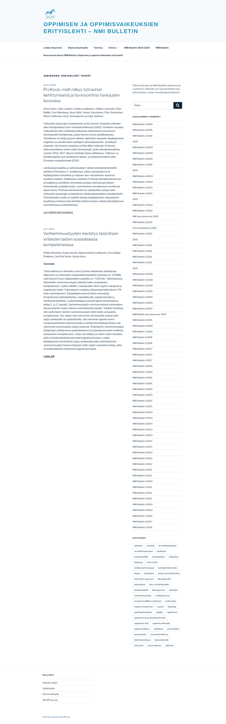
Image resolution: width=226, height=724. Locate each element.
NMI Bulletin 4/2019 (143, 297)
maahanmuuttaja (142, 595)
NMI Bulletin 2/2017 (142, 521)
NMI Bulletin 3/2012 (142, 458)
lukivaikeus (139, 584)
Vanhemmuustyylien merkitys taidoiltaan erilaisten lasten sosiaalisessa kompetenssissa (80, 239)
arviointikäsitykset (167, 545)
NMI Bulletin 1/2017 (142, 360)
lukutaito (173, 590)
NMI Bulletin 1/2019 (142, 320)
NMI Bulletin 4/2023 (143, 176)
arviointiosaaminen (143, 551)
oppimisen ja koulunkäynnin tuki (149, 617)
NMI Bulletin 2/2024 (143, 158)
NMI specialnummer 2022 (145, 216)
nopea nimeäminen (143, 606)
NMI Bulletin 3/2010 (143, 504)
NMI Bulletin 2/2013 (142, 441)
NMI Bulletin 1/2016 (142, 383)
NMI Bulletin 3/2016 (143, 372)
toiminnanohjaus (142, 640)
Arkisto (112, 47)
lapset (137, 573)
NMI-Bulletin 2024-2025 (137, 47)
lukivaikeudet (164, 579)
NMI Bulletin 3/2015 (143, 394)
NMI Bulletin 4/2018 (143, 325)
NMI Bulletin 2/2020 (143, 285)
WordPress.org (50, 700)
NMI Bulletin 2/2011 (142, 492)
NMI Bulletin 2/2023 (143, 187)
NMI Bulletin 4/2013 (143, 429)
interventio (152, 562)
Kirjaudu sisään (50, 682)
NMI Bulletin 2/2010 (143, 510)
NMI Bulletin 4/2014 (143, 412)
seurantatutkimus (159, 634)
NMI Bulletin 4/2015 (143, 389)
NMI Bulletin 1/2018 (142, 343)
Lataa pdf (49, 356)
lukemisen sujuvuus (144, 579)
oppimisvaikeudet (161, 623)
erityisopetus (158, 556)
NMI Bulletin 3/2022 (143, 210)
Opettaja (172, 606)
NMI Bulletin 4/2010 (143, 481)
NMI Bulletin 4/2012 (142, 452)
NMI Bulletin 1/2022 (142, 233)
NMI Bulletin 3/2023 (143, 181)
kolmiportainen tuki (167, 567)
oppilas (159, 612)
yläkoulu (169, 645)
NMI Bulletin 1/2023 (142, 193)
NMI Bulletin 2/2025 (143, 130)
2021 (135, 268)
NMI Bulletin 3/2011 (142, 487)
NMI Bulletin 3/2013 (143, 435)
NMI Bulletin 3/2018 (143, 331)
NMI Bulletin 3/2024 (143, 153)
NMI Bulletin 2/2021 (142, 256)
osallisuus (158, 628)
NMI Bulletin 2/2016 (142, 377)
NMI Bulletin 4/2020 (143, 274)
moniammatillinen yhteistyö (147, 601)
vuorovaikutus (154, 645)
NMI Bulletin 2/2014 (142, 423)
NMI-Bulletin (162, 47)
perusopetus (173, 628)
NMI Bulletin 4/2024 (143, 147)
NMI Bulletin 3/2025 (143, 124)
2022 (135, 239)
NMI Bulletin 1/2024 (142, 164)
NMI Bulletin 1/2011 (142, 498)
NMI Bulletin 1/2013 (142, 446)
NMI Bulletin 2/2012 (142, 464)
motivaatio (170, 601)
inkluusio (138, 562)
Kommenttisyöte (51, 694)
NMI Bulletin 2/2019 (142, 308)
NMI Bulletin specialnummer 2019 (149, 314)
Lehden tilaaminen (52, 47)
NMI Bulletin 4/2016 (143, 366)
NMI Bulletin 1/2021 (142, 262)
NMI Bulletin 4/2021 (142, 245)
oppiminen (172, 612)
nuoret (160, 606)
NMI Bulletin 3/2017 (142, 354)
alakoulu (138, 545)
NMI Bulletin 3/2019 (143, 302)
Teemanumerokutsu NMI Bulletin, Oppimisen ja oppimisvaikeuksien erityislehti (83, 55)
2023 (135, 199)
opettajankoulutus (143, 612)
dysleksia (161, 551)
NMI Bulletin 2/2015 (142, 400)
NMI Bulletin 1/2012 (142, 469)
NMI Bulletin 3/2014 (143, 418)
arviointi (150, 545)
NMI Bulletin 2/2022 (142, 222)
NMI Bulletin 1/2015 (142, 406)
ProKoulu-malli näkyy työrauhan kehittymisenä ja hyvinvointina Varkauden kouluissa (81, 95)
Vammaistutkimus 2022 (144, 228)
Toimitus (98, 47)
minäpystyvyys (162, 595)
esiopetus (173, 556)
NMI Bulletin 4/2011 (142, 475)
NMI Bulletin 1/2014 (142, 527)
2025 (135, 141)
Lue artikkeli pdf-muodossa (58, 212)
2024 (135, 170)
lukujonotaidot (141, 590)
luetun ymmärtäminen (169, 573)
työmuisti (138, 645)
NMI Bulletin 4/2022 (143, 205)
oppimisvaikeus (142, 628)
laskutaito (149, 573)
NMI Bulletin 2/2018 (142, 337)
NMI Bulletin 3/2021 (142, 251)
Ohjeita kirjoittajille (78, 47)
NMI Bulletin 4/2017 (142, 348)
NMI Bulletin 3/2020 (143, 279)
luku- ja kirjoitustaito (159, 584)
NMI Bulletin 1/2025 (142, 135)
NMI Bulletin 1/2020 (143, 291)
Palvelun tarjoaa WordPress (56, 717)
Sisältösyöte (49, 688)
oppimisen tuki (141, 623)
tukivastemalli (161, 640)
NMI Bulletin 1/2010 (142, 516)
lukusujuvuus (158, 590)
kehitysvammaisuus (144, 567)
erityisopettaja (141, 556)
